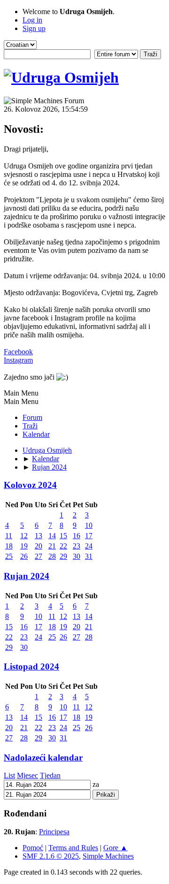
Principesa (54, 832)
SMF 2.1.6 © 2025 (51, 856)
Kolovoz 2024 (30, 485)
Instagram (18, 360)
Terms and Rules (73, 848)
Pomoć (33, 848)
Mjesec (27, 775)
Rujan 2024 (26, 576)
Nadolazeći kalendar (43, 757)
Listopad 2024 (31, 666)
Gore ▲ (115, 848)
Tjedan (50, 775)
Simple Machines (108, 856)
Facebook (18, 352)
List (9, 775)
